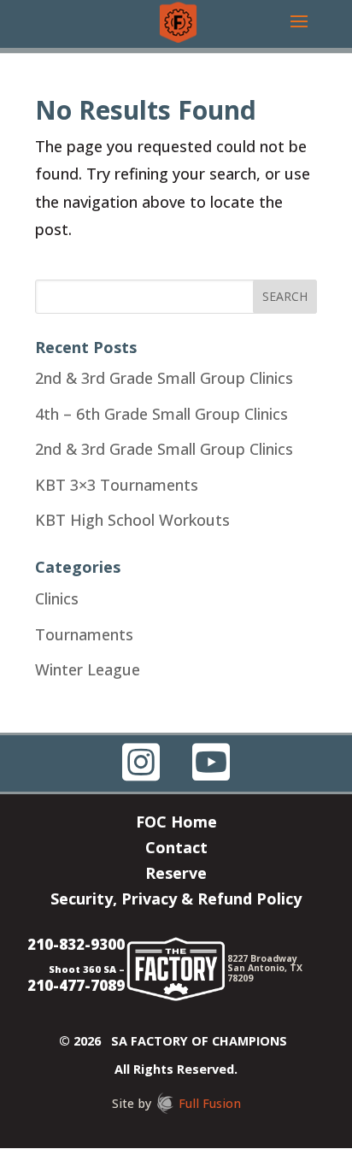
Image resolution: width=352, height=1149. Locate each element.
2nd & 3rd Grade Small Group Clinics (164, 378)
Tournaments (84, 634)
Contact (176, 849)
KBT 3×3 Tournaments (116, 484)
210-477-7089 (76, 985)
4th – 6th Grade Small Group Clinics (161, 414)
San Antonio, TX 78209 (264, 972)
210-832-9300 (76, 944)
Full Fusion (210, 1103)
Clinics (57, 598)
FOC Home (176, 824)
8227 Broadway (262, 958)
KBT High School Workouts (132, 520)
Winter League (87, 669)
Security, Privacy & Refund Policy (176, 901)
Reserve (176, 875)
